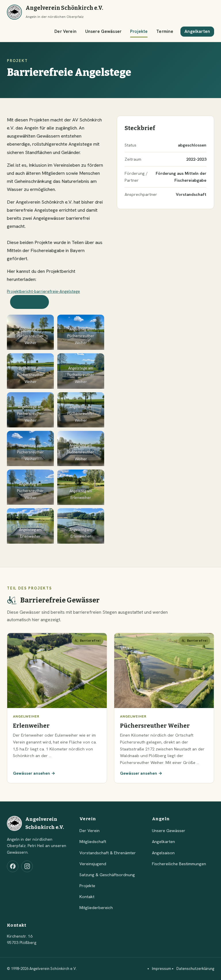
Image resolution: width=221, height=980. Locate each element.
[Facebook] (12, 866)
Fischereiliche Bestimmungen (179, 863)
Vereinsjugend (92, 863)
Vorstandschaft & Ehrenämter (107, 852)
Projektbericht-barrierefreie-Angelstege (43, 291)
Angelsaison (163, 852)
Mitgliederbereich (96, 907)
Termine (164, 31)
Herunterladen (29, 302)
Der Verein (65, 31)
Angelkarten (197, 31)
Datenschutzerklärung (195, 968)
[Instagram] (27, 866)
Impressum (161, 968)
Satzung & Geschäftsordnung (107, 874)
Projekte (139, 31)
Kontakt (86, 896)
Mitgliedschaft (92, 841)
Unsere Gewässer (103, 31)
